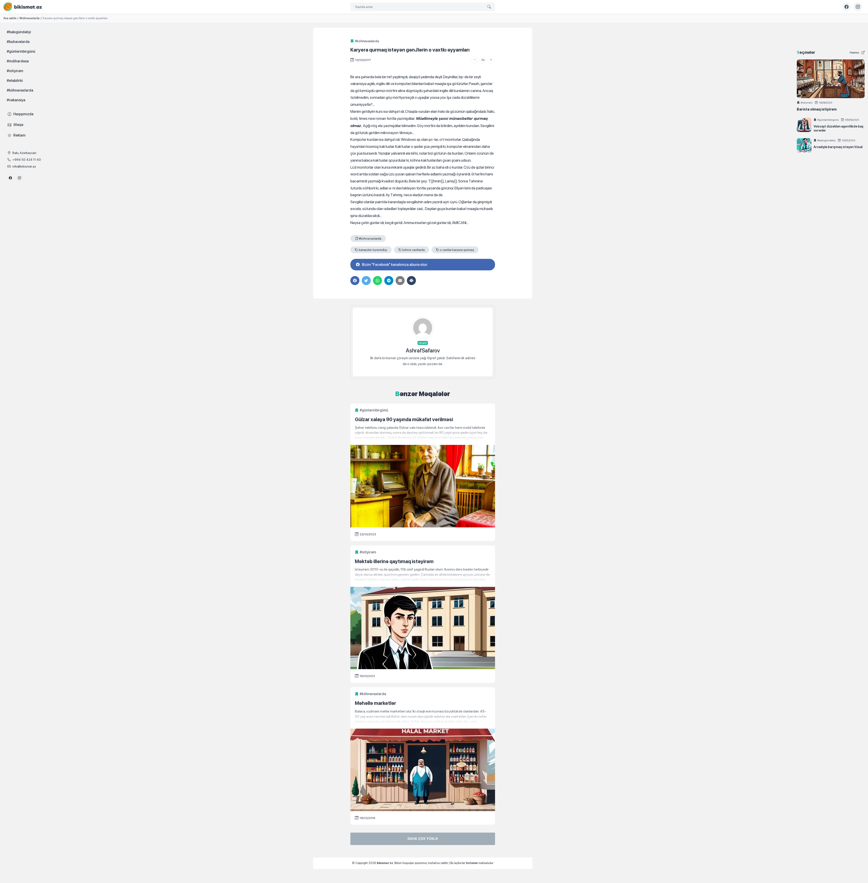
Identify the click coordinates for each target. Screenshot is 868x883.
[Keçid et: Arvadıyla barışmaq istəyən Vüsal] (804, 145)
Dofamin (472, 863)
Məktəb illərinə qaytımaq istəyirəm (394, 561)
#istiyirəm (368, 552)
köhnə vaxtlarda (413, 250)
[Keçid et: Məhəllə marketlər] (423, 716)
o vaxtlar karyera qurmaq (457, 250)
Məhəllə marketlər (375, 703)
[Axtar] (489, 7)
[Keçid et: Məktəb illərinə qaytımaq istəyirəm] (423, 574)
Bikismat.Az (385, 863)
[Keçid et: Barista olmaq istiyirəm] (831, 78)
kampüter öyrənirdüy (373, 250)
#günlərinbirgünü (374, 410)
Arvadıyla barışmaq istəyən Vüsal (838, 147)
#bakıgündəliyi (826, 140)
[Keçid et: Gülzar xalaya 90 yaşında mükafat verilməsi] (423, 432)
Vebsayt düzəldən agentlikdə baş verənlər (838, 128)
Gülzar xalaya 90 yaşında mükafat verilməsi (404, 419)
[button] (474, 60)
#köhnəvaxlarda (367, 41)
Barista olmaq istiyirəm (817, 109)
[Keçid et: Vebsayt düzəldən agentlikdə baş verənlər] (804, 125)
